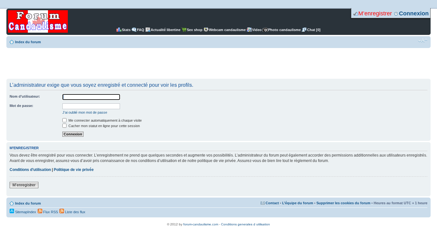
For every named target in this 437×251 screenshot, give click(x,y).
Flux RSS (50, 212)
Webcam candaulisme (227, 30)
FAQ (140, 30)
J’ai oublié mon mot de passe (84, 112)
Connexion (414, 13)
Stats (126, 30)
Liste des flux (74, 212)
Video (257, 30)
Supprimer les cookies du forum (343, 203)
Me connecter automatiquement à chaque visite (105, 120)
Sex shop (195, 30)
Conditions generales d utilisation (245, 224)
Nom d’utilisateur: (25, 96)
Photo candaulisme (284, 30)
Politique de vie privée (74, 169)
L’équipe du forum (297, 203)
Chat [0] (314, 30)
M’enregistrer (375, 13)
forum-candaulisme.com (200, 224)
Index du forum (28, 42)
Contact (272, 203)
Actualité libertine (165, 30)
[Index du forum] (38, 21)
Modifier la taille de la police (422, 41)
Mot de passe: (21, 106)
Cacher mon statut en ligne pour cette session (104, 126)
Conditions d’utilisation (30, 169)
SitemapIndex (25, 212)
